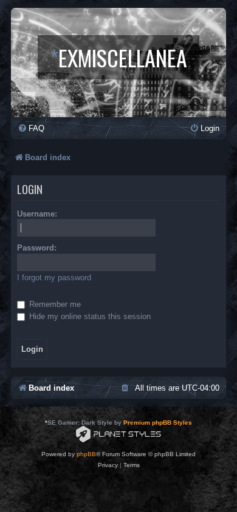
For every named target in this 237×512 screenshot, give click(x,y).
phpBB (86, 454)
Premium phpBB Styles (157, 422)
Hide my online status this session (89, 316)
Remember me (54, 304)
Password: (37, 247)
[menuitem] (31, 128)
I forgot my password (54, 277)
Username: (37, 213)
